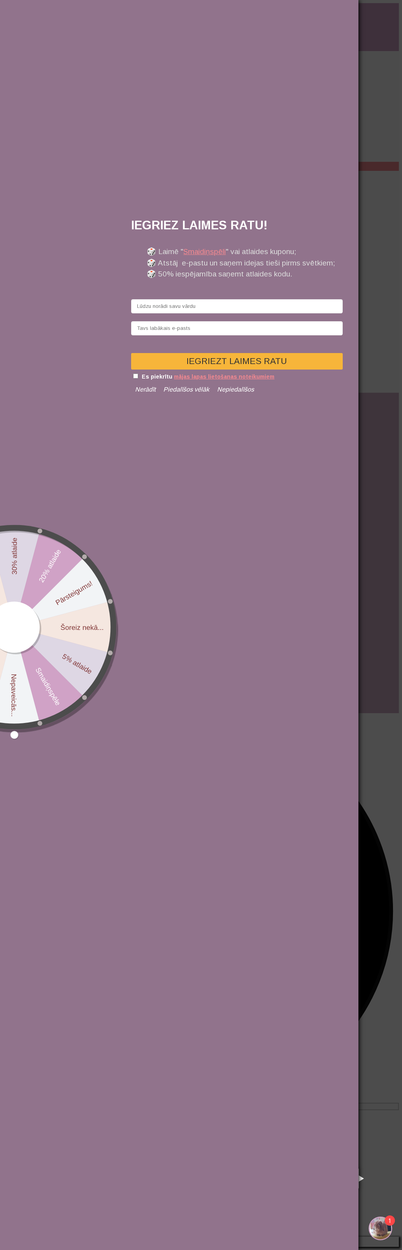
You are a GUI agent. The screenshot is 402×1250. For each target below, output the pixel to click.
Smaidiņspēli (204, 251)
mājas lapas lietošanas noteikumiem (224, 376)
